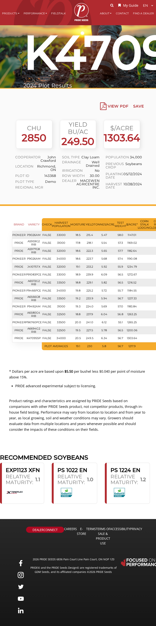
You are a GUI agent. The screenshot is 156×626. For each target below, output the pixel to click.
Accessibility (120, 529)
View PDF (118, 106)
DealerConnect (45, 530)
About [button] (104, 13)
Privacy (136, 529)
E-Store (81, 531)
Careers (70, 529)
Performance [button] (34, 13)
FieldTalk (58, 13)
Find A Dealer (143, 13)
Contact (122, 13)
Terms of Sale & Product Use (103, 536)
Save (138, 106)
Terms (91, 529)
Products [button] (9, 13)
